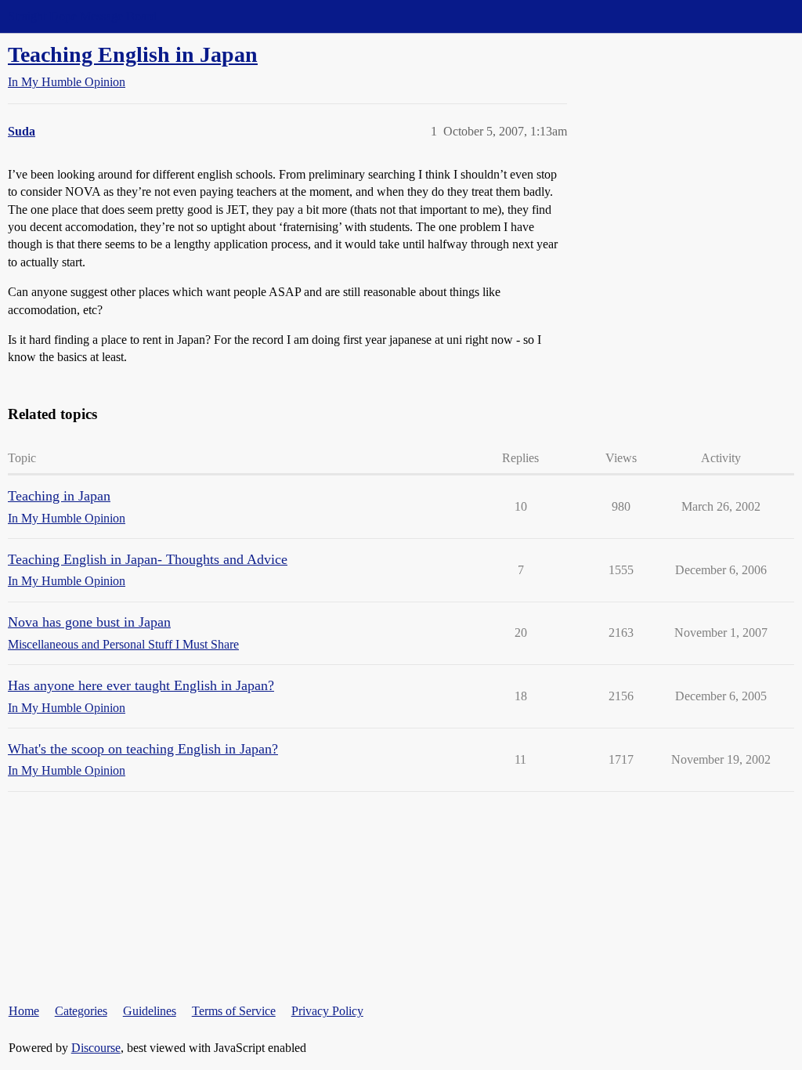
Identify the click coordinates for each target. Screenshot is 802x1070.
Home (24, 1011)
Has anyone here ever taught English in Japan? (141, 685)
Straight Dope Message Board (82, 16)
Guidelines (149, 1011)
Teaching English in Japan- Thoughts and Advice (147, 559)
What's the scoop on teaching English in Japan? (143, 749)
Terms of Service (234, 1011)
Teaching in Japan (59, 496)
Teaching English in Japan (133, 54)
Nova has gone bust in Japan (89, 622)
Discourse (96, 1047)
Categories (81, 1011)
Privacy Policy (327, 1011)
